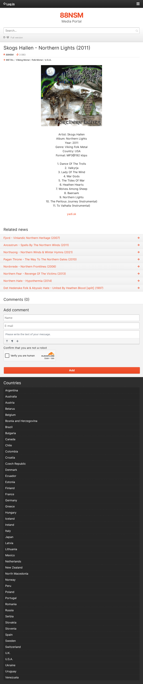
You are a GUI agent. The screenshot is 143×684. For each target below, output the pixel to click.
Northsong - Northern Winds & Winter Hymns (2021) (38, 252)
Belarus (10, 408)
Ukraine (10, 665)
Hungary (10, 512)
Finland (10, 488)
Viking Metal (22, 60)
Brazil (9, 427)
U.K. (7, 653)
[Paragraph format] (12, 341)
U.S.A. (48, 60)
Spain (9, 634)
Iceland (10, 518)
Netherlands (13, 561)
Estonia (10, 482)
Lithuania (11, 549)
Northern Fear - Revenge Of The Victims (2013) (34, 273)
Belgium (10, 415)
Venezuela (12, 677)
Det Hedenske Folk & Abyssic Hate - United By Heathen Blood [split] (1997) (53, 288)
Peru (8, 586)
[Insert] (17, 341)
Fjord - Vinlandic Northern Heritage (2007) (31, 238)
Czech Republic (15, 463)
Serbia (9, 616)
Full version (17, 37)
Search (136, 31)
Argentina (11, 390)
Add (72, 370)
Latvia (9, 543)
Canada (10, 439)
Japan (9, 537)
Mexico (10, 555)
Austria (9, 402)
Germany (11, 500)
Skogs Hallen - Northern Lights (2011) (46, 48)
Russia (9, 610)
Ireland (9, 524)
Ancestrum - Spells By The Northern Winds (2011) (36, 245)
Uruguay (10, 671)
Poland (9, 592)
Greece (10, 506)
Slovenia (10, 628)
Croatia (10, 457)
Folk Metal (37, 60)
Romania (11, 604)
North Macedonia (16, 573)
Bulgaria (10, 433)
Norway (10, 579)
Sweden (10, 640)
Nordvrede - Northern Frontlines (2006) (29, 266)
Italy (8, 531)
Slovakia (10, 622)
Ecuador (10, 476)
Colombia (11, 451)
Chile (8, 445)
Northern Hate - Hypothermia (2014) (27, 280)
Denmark (11, 469)
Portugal (11, 598)
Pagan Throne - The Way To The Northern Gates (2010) (40, 259)
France (9, 494)
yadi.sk (71, 214)
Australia (11, 396)
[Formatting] (7, 341)
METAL (10, 60)
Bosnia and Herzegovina (21, 421)
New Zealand (13, 567)
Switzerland (13, 647)
